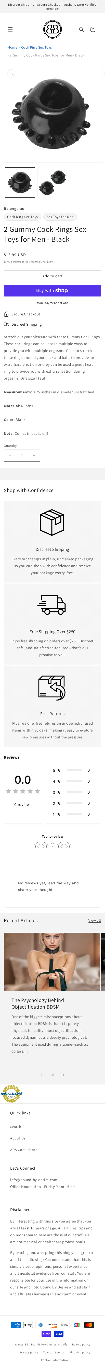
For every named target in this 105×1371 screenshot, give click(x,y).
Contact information (55, 1360)
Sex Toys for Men (60, 216)
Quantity (10, 445)
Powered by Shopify (54, 1344)
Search (15, 1126)
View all (94, 920)
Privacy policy (28, 1352)
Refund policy (81, 1344)
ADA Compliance (23, 1149)
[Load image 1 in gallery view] (20, 183)
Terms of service (53, 1352)
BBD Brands (33, 1344)
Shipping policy (79, 1352)
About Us (17, 1138)
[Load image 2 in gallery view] (52, 183)
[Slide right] (63, 1075)
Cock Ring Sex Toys (36, 47)
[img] (23, 792)
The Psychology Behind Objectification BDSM (37, 1003)
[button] (10, 29)
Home (12, 47)
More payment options (52, 303)
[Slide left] (41, 1075)
